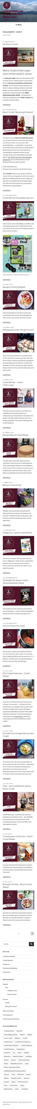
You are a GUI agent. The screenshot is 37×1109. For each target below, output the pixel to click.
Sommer (26, 1078)
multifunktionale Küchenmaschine (15, 1071)
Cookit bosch (8, 1042)
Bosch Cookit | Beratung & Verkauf (18, 112)
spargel (6, 1082)
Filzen (19, 1053)
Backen (22, 1035)
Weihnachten (8, 1089)
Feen (6, 987)
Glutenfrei (7, 1056)
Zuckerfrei (24, 1089)
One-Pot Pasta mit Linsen (14, 626)
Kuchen (13, 1060)
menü (26, 1064)
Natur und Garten (8, 1011)
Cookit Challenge (26, 1045)
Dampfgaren (21, 1049)
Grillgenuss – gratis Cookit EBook (17, 533)
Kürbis (6, 1064)
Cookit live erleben (9, 956)
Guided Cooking (18, 1056)
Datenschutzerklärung (10, 968)
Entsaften (7, 1053)
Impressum (6, 972)
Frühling (26, 1053)
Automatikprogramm (11, 1035)
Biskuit (29, 1035)
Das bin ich (6, 964)
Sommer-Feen (12, 994)
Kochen (5, 999)
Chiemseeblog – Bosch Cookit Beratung (14, 14)
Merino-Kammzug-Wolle (12, 1067)
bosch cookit (8, 1038)
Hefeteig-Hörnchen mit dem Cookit (18, 330)
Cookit (7, 1003)
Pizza (13, 1074)
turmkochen (14, 1085)
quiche (28, 1074)
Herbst (6, 1060)
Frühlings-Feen (12, 990)
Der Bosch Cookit (10, 44)
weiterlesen (7, 105)
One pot (6, 1074)
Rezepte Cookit (16, 1078)
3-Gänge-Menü (9, 1031)
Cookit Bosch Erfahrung (22, 1042)
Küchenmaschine (24, 1060)
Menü (19, 25)
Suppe (13, 1082)
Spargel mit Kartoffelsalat (14, 287)
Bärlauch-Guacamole (12, 485)
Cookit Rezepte (8, 960)
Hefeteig (28, 1056)
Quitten (6, 1078)
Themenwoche (23, 1082)
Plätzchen (20, 1074)
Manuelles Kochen (16, 1064)
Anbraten (19, 1031)
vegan (22, 1085)
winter (17, 1089)
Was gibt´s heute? (11, 1006)
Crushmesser (18, 716)
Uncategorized (8, 1015)
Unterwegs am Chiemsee (11, 1019)
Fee (14, 1053)
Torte (5, 1085)
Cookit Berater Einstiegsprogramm (18, 198)
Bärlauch (17, 1038)
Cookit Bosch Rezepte (11, 1045)
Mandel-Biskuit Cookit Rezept (15, 435)
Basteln (5, 984)
